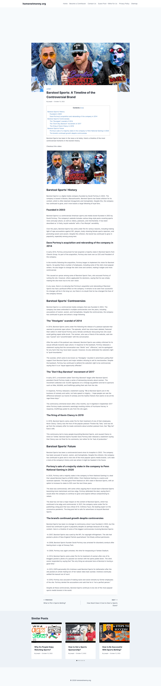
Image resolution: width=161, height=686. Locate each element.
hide (81, 108)
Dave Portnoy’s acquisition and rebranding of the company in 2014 (73, 116)
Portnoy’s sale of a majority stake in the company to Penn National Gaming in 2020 (79, 131)
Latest (48, 89)
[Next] (126, 640)
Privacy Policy (124, 4)
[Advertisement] (80, 21)
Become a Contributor (77, 4)
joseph (50, 101)
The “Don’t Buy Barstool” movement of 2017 (65, 124)
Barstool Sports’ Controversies (58, 119)
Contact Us (92, 4)
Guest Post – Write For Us (107, 4)
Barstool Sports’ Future (56, 128)
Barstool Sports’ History (56, 112)
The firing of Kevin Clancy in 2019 (62, 126)
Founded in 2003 (56, 114)
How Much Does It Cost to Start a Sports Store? (102, 603)
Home (65, 4)
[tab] (76, 660)
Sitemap (134, 4)
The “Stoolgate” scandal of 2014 (61, 121)
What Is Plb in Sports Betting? (55, 601)
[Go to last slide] (34, 640)
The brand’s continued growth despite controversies (68, 133)
